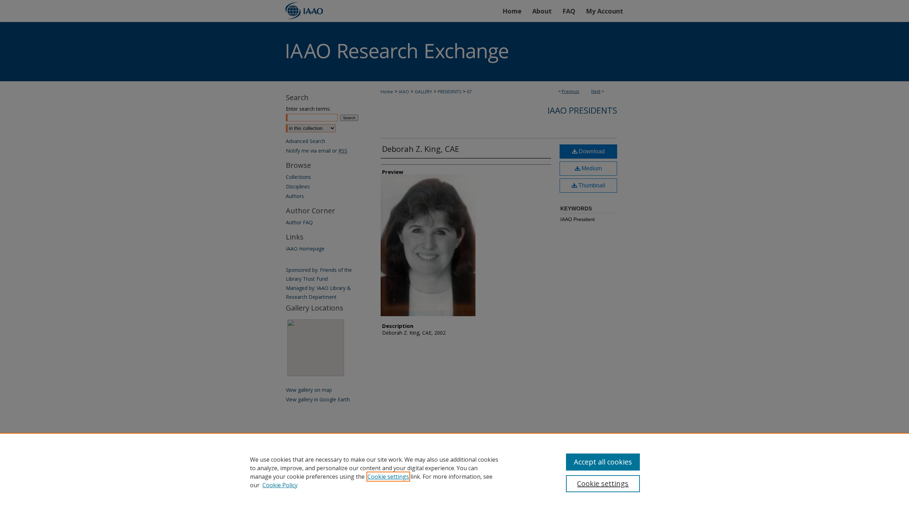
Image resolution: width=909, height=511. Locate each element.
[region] (454, 472)
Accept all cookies (603, 462)
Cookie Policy (280, 485)
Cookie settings (388, 476)
